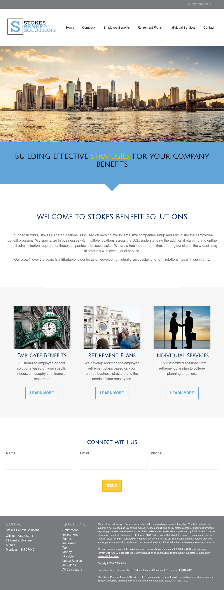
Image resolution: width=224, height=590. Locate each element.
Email (84, 453)
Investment (70, 534)
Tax (64, 547)
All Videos (69, 565)
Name (11, 453)
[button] (89, 27)
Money (67, 552)
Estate (66, 538)
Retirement (70, 530)
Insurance (69, 543)
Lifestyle (68, 556)
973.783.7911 (202, 4)
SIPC (189, 570)
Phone (156, 453)
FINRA (182, 570)
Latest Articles (72, 560)
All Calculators (72, 569)
